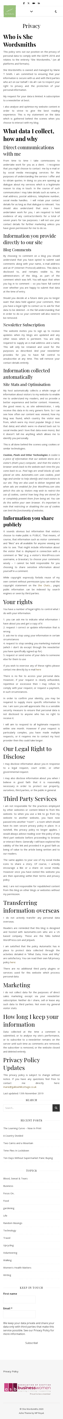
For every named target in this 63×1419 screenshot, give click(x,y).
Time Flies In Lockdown (16, 1150)
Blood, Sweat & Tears (15, 1178)
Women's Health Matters (17, 1267)
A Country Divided (13, 1135)
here (38, 669)
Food (6, 1200)
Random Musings (12, 1223)
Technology (9, 1230)
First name (10, 1293)
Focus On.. (9, 1193)
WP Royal (39, 1413)
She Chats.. (44, 585)
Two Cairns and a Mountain (18, 1143)
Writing (7, 1275)
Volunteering (10, 1252)
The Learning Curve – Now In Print (22, 1128)
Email (7, 1308)
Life (5, 1215)
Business (8, 1185)
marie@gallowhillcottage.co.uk (19, 1086)
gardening (8, 1208)
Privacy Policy (10, 1371)
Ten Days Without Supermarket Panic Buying (28, 1158)
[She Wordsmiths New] (9, 11)
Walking (7, 1260)
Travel (6, 1237)
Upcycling (8, 1245)
